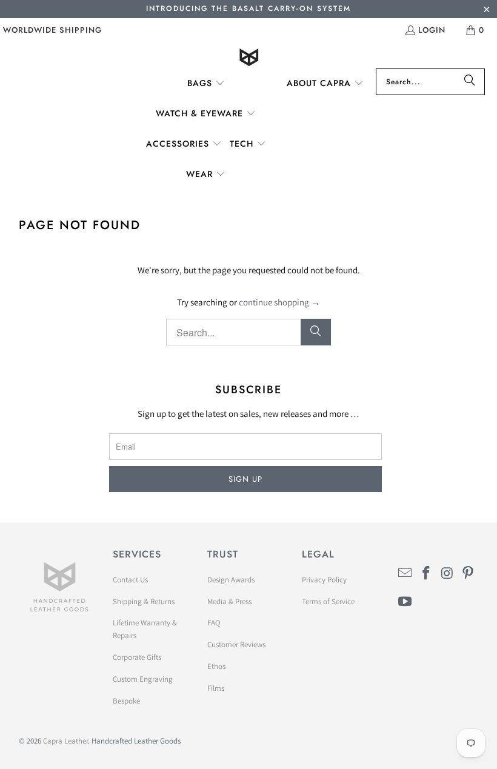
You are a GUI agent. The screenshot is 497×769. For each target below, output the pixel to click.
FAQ (214, 623)
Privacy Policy (324, 579)
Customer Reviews (236, 644)
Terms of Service (328, 601)
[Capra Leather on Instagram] (447, 573)
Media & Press (229, 601)
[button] (206, 83)
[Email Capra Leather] (405, 573)
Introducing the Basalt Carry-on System (248, 8)
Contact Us (130, 579)
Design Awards (231, 579)
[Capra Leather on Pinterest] (468, 573)
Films (215, 688)
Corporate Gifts (137, 657)
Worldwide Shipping (52, 30)
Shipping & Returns (144, 601)
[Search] (470, 81)
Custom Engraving (143, 679)
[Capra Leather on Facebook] (426, 573)
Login (431, 30)
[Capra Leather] (248, 58)
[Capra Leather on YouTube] (405, 602)
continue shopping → (279, 302)
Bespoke (126, 701)
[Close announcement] (486, 10)
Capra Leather (65, 741)
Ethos (216, 666)
